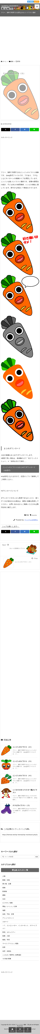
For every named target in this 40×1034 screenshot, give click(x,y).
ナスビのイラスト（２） (22, 805)
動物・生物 (6, 880)
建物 (3, 895)
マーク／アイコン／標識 (10, 943)
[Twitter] (5, 129)
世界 (3, 947)
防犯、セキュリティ (8, 932)
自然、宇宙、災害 (8, 914)
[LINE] (34, 129)
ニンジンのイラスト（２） (22, 747)
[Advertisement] (20, 37)
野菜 (19, 61)
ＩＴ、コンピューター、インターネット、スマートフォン (19, 927)
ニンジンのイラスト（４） (22, 775)
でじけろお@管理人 (31, 520)
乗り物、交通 (6, 884)
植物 (12, 61)
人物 (3, 876)
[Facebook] (15, 129)
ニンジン (34, 515)
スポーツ (5, 922)
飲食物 (4, 891)
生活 (3, 899)
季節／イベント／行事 (9, 906)
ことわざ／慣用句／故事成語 (11, 955)
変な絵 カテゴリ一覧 (20, 870)
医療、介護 (6, 936)
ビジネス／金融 (7, 903)
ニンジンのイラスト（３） (22, 761)
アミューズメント (8, 918)
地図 (3, 910)
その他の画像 (6, 958)
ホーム (4, 61)
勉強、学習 (6, 939)
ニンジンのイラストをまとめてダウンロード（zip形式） (19, 468)
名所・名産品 (6, 951)
